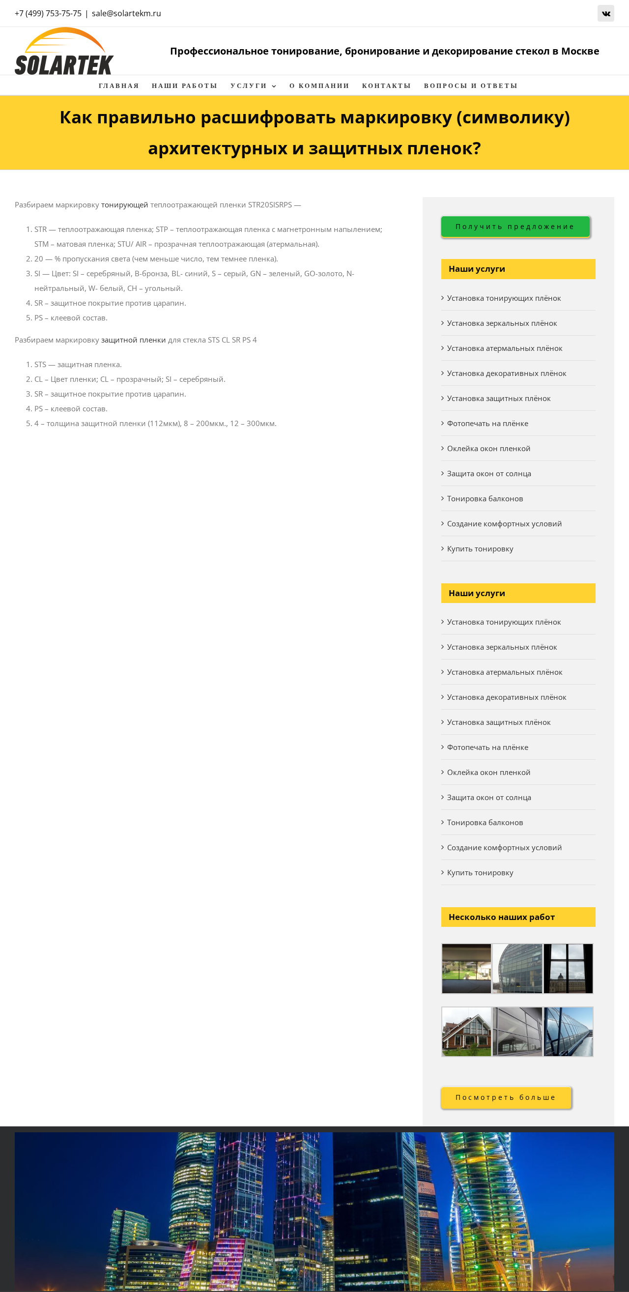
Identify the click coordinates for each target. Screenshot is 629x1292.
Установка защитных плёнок (499, 398)
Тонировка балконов (485, 498)
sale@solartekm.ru (126, 13)
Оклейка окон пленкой (489, 448)
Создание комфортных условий (504, 523)
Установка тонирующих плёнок (504, 298)
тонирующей (124, 204)
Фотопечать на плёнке (487, 423)
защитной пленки (133, 340)
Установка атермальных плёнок (505, 348)
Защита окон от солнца (489, 473)
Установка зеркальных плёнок (502, 323)
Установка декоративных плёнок (507, 373)
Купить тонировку (480, 548)
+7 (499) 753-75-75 (48, 13)
